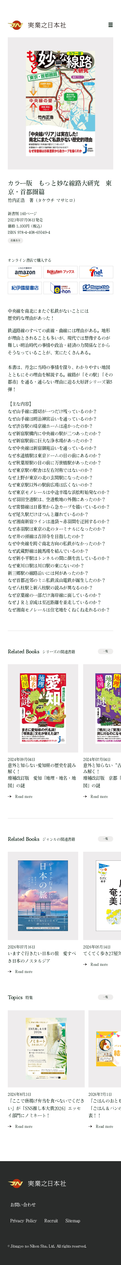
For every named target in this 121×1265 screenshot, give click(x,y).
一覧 (105, 651)
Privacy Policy (23, 1220)
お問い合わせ (23, 1204)
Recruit (51, 1220)
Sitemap (72, 1220)
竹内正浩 (16, 200)
